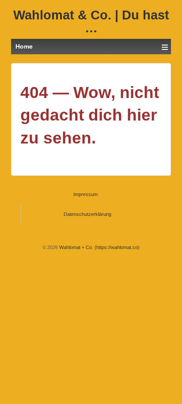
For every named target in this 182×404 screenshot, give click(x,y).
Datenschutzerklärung (87, 214)
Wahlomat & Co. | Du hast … (91, 21)
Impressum (85, 194)
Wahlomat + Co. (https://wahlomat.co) (99, 247)
